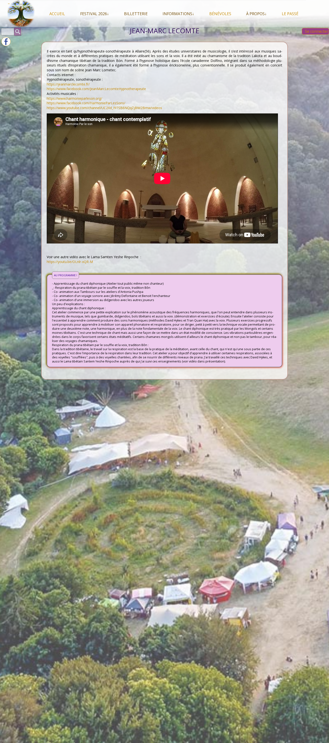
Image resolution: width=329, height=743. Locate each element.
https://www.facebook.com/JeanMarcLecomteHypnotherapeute (96, 88)
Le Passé (290, 13)
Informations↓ (178, 13)
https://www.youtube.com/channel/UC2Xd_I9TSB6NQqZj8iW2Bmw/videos (104, 107)
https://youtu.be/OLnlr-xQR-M (70, 261)
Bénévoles (220, 13)
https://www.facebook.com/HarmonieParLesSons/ (86, 103)
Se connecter (316, 31)
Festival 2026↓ (94, 13)
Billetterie (136, 13)
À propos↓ (256, 13)
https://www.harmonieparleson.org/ (74, 98)
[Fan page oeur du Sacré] (6, 44)
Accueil (57, 13)
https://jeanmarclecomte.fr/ (68, 84)
